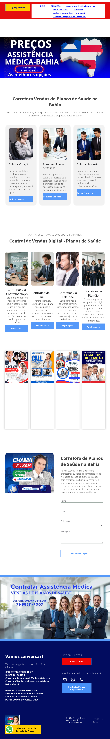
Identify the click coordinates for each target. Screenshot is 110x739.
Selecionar (65, 521)
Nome (63, 500)
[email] (64, 680)
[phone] (81, 680)
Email (63, 511)
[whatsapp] (73, 680)
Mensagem (65, 531)
